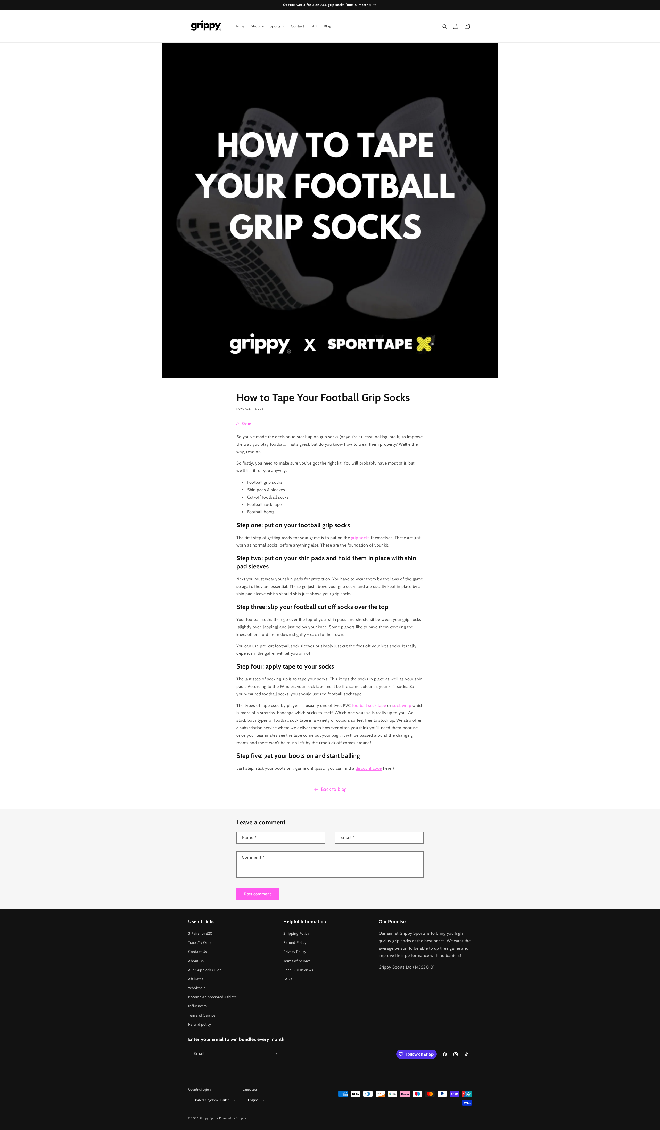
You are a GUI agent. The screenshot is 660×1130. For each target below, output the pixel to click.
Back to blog (334, 789)
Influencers (197, 1006)
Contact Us (197, 951)
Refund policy (199, 1024)
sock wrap (401, 705)
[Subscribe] (275, 1054)
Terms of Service (202, 1015)
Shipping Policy (296, 933)
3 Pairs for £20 (200, 933)
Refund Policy (294, 942)
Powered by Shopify (232, 1118)
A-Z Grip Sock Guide (204, 970)
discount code (369, 768)
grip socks (360, 537)
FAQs (287, 979)
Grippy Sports (209, 1118)
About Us (196, 960)
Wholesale (196, 988)
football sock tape (369, 705)
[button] (257, 26)
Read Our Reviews (298, 970)
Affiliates (195, 979)
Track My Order (200, 942)
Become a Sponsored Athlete (212, 997)
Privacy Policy (294, 951)
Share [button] (246, 423)
